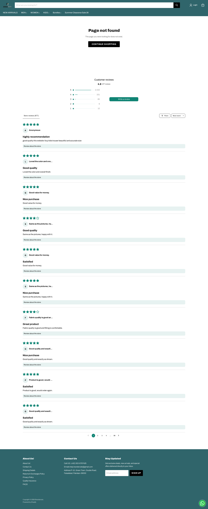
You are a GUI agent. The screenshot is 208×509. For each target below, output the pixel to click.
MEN (23, 13)
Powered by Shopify (29, 502)
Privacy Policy (28, 477)
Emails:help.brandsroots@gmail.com (78, 467)
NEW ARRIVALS (10, 13)
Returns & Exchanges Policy (34, 474)
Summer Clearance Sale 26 (76, 13)
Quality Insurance (29, 481)
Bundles (56, 13)
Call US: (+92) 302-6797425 (75, 463)
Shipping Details (29, 470)
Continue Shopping (104, 44)
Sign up (136, 473)
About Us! (26, 463)
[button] (194, 5)
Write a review (124, 99)
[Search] (176, 5)
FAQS (25, 484)
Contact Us (27, 467)
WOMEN (35, 13)
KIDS (45, 13)
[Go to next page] (119, 435)
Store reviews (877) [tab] (31, 116)
